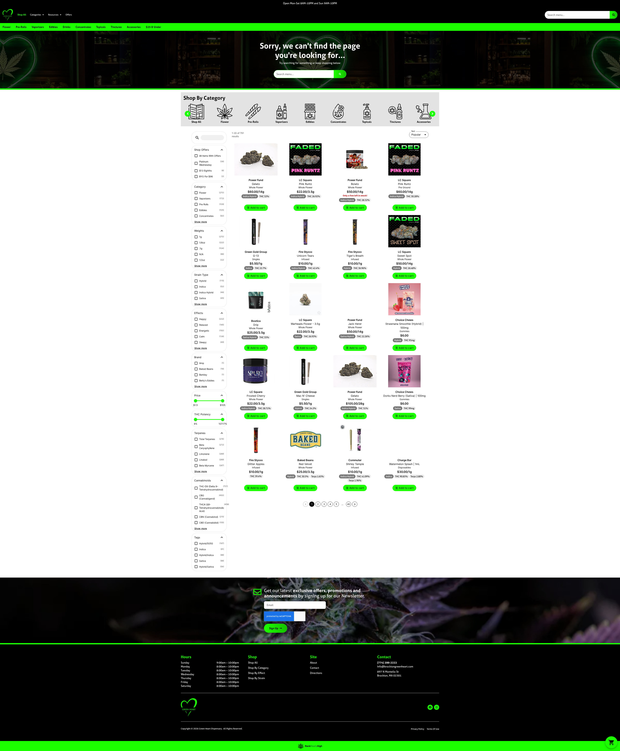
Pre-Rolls (253, 122)
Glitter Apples (256, 464)
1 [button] (311, 504)
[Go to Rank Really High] (310, 746)
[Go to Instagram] (436, 707)
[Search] (613, 15)
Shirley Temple (355, 464)
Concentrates (338, 122)
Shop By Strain (256, 678)
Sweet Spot (404, 255)
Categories (35, 14)
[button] (197, 137)
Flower (225, 122)
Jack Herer (355, 323)
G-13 (256, 255)
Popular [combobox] (416, 134)
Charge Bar (404, 460)
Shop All (21, 14)
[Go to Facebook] (430, 707)
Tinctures (395, 122)
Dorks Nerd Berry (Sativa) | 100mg (404, 395)
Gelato (256, 184)
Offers (69, 14)
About (313, 662)
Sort (413, 131)
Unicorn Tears (305, 255)
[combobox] (577, 15)
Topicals (367, 122)
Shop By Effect (256, 673)
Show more (200, 221)
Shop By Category (258, 668)
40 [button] (348, 504)
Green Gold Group (256, 251)
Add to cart (257, 207)
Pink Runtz (305, 184)
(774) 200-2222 (387, 662)
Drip (255, 324)
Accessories (424, 122)
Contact (314, 668)
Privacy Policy (417, 729)
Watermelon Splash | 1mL (404, 464)
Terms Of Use (433, 729)
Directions (316, 673)
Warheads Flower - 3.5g (305, 323)
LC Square (305, 180)
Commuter (355, 460)
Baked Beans (305, 460)
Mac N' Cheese (305, 395)
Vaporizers (281, 122)
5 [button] (336, 504)
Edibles (310, 122)
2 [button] (318, 504)
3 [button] (324, 504)
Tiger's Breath (354, 255)
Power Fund (256, 180)
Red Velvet (305, 464)
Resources (53, 14)
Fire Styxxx (305, 251)
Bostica (256, 321)
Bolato (355, 184)
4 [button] (330, 504)
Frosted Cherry (256, 395)
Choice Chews (404, 320)
